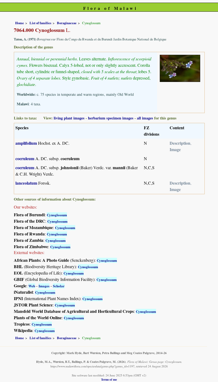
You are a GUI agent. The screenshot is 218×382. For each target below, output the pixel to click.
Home (19, 22)
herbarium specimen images (110, 118)
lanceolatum (26, 183)
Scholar (59, 285)
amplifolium (26, 143)
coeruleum (24, 158)
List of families (40, 22)
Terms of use (109, 379)
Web (31, 285)
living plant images (69, 118)
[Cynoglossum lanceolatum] (180, 67)
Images (44, 285)
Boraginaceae (67, 22)
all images (145, 118)
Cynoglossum (57, 214)
